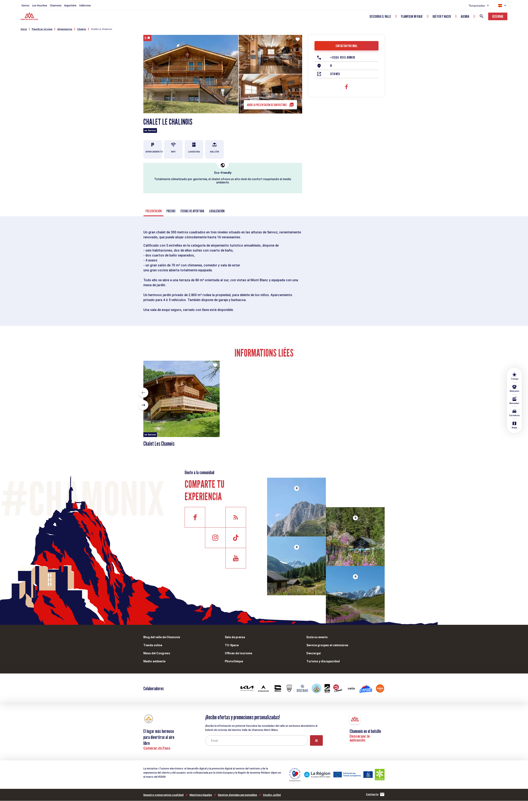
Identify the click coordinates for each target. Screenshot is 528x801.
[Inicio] (30, 16)
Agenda (465, 16)
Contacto (372, 794)
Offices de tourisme (238, 653)
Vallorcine (85, 5)
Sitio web (335, 74)
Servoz (25, 5)
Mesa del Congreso (156, 653)
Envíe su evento (317, 637)
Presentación (153, 211)
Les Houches (39, 5)
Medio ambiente (154, 661)
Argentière (70, 5)
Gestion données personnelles (237, 794)
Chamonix (55, 5)
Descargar (313, 653)
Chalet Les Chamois (158, 443)
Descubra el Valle (380, 16)
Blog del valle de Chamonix (161, 637)
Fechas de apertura (192, 211)
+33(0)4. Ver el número (342, 57)
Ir (331, 66)
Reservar (497, 16)
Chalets (81, 29)
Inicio (24, 29)
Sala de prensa (235, 637)
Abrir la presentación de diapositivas (267, 105)
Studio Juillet (272, 794)
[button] (143, 393)
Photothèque (234, 661)
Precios (171, 211)
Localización (216, 211)
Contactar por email (346, 46)
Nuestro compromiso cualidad (163, 794)
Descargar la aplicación (360, 738)
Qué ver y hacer (442, 16)
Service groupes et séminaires (327, 645)
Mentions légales (201, 794)
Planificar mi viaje (412, 16)
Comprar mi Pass (156, 748)
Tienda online (152, 645)
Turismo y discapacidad (323, 661)
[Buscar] (481, 16)
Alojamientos (64, 29)
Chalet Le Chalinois (101, 29)
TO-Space (232, 645)
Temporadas (477, 5)
